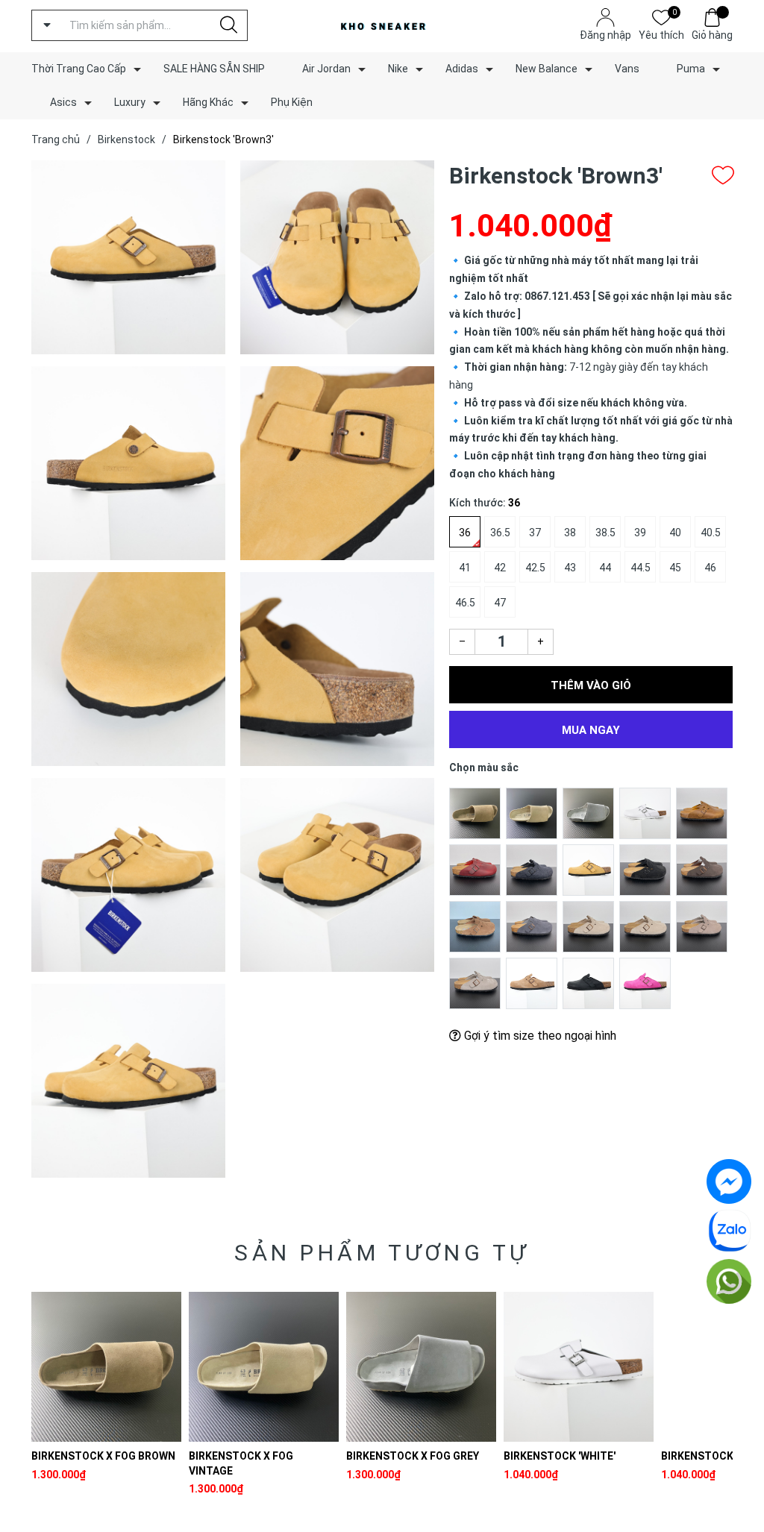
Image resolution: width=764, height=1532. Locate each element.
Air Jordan (326, 69)
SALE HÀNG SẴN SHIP (214, 69)
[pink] (645, 983)
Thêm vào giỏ (591, 685)
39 (640, 533)
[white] (645, 813)
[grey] (475, 983)
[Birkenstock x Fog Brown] (106, 1367)
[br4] (702, 813)
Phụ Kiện (292, 102)
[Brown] (532, 983)
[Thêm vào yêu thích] (723, 175)
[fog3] (475, 813)
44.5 (640, 568)
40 (675, 533)
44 (605, 568)
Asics (63, 102)
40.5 (711, 533)
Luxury (129, 102)
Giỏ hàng (712, 35)
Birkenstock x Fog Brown (103, 1456)
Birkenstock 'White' (560, 1456)
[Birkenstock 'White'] (579, 1367)
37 (535, 533)
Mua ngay (591, 730)
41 (465, 568)
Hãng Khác (208, 102)
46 (710, 568)
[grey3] (588, 926)
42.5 (535, 568)
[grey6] (532, 870)
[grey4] (532, 926)
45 (675, 568)
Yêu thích (661, 34)
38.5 (605, 533)
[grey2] (702, 926)
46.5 (465, 603)
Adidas (461, 69)
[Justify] (229, 25)
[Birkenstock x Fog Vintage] (264, 1367)
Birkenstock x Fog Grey (412, 1456)
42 (500, 568)
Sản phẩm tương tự (382, 1253)
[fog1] (532, 813)
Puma (691, 69)
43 (570, 568)
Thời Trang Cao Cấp (78, 69)
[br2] (475, 926)
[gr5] (702, 870)
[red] (475, 870)
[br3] (588, 870)
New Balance (546, 69)
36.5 (500, 533)
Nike (398, 69)
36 (465, 533)
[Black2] (645, 870)
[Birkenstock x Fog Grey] (421, 1367)
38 (570, 533)
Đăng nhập (605, 35)
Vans (627, 69)
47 (500, 603)
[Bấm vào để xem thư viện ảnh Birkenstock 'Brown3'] (128, 257)
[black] (588, 983)
